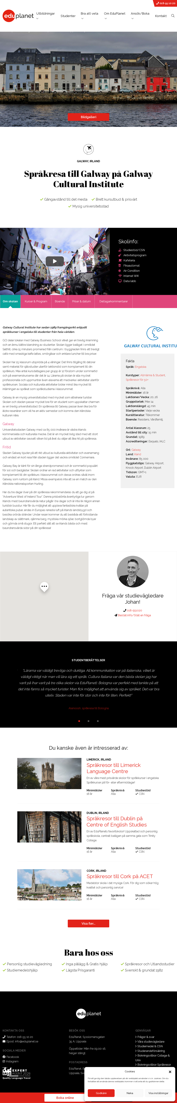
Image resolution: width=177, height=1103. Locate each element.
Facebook (13, 1057)
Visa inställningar (158, 1093)
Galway (136, 449)
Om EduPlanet (114, 13)
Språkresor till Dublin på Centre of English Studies (117, 821)
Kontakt (161, 16)
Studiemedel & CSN (150, 1046)
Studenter (68, 16)
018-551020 (134, 610)
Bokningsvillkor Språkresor (154, 1064)
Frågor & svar (145, 1037)
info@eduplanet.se (26, 1041)
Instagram (12, 1061)
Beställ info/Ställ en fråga (134, 615)
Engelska (140, 366)
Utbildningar (45, 13)
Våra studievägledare (150, 1041)
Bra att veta (89, 13)
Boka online (65, 1098)
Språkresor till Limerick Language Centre (114, 768)
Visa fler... (88, 923)
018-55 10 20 (167, 3)
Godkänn (101, 1093)
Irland (137, 454)
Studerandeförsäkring (151, 1051)
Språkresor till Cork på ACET (120, 876)
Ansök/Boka (140, 13)
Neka (130, 1093)
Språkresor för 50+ (137, 379)
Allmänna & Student (152, 375)
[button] (170, 1071)
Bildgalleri (88, 117)
